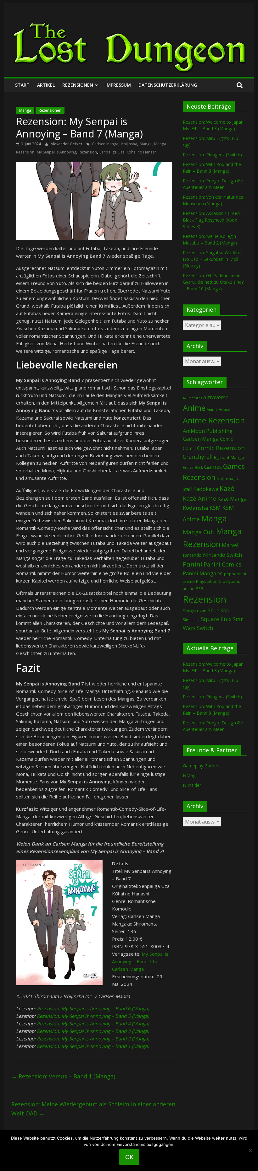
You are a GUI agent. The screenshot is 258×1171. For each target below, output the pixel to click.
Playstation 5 (209, 581)
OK (129, 1157)
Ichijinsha (129, 144)
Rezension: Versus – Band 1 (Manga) (63, 1076)
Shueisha (218, 610)
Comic (226, 439)
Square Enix (216, 619)
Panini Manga (199, 573)
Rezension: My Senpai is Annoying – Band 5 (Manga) (93, 1016)
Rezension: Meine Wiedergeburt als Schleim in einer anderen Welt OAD (93, 1108)
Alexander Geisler (67, 144)
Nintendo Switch (222, 554)
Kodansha (195, 507)
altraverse (215, 397)
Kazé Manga (232, 498)
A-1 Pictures (192, 398)
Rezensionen (77, 85)
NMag (189, 775)
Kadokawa (205, 488)
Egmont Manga (229, 457)
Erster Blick (193, 467)
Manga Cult (199, 532)
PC (220, 574)
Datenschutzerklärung (167, 85)
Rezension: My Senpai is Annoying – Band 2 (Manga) (93, 1038)
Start (22, 85)
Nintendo (192, 555)
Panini (192, 564)
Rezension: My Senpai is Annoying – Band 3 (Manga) (93, 1031)
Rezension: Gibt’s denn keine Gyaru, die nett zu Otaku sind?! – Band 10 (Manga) (213, 282)
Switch (205, 627)
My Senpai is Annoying (56, 152)
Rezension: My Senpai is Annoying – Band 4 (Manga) (93, 1023)
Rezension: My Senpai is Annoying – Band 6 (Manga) (93, 1008)
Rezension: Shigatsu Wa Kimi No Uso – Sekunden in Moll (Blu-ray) (212, 259)
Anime (194, 407)
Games (213, 466)
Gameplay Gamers (202, 766)
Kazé (227, 488)
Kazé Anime (199, 498)
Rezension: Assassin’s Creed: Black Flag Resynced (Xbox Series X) (212, 219)
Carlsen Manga (105, 144)
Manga (25, 110)
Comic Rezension (221, 448)
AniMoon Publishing (208, 430)
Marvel (230, 545)
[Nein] (250, 1150)
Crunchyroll (198, 456)
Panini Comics (222, 564)
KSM (215, 507)
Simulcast (191, 619)
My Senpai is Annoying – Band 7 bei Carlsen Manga (140, 961)
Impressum (118, 85)
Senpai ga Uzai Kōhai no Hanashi (128, 152)
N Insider (192, 785)
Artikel (46, 85)
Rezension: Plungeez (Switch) (212, 155)
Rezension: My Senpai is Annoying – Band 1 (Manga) (93, 1046)
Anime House (218, 409)
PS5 (199, 588)
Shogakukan (194, 611)
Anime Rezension (214, 420)
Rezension (88, 152)
